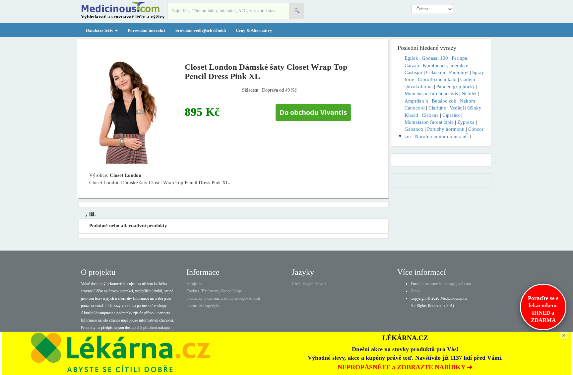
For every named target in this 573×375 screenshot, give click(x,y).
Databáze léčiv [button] (100, 30)
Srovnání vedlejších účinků (200, 30)
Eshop (415, 291)
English (308, 283)
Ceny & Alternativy (254, 30)
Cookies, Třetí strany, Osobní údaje (214, 291)
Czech (296, 283)
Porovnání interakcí (146, 30)
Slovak (320, 283)
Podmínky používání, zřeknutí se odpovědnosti (223, 298)
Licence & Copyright (202, 305)
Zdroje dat (194, 283)
